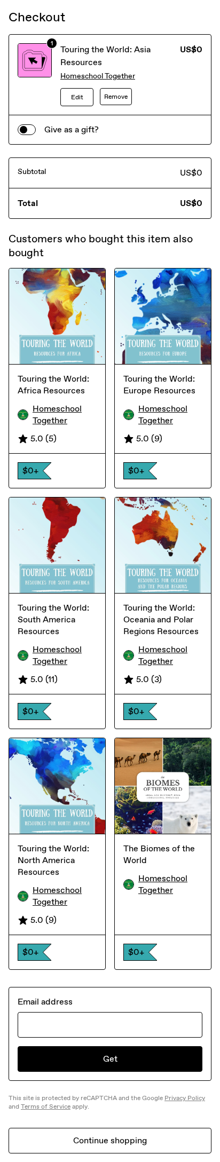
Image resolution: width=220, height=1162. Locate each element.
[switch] (27, 129)
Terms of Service (45, 1106)
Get (110, 1059)
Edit (77, 97)
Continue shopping (110, 1140)
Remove (116, 96)
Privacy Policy (184, 1098)
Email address (45, 1002)
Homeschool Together (97, 76)
